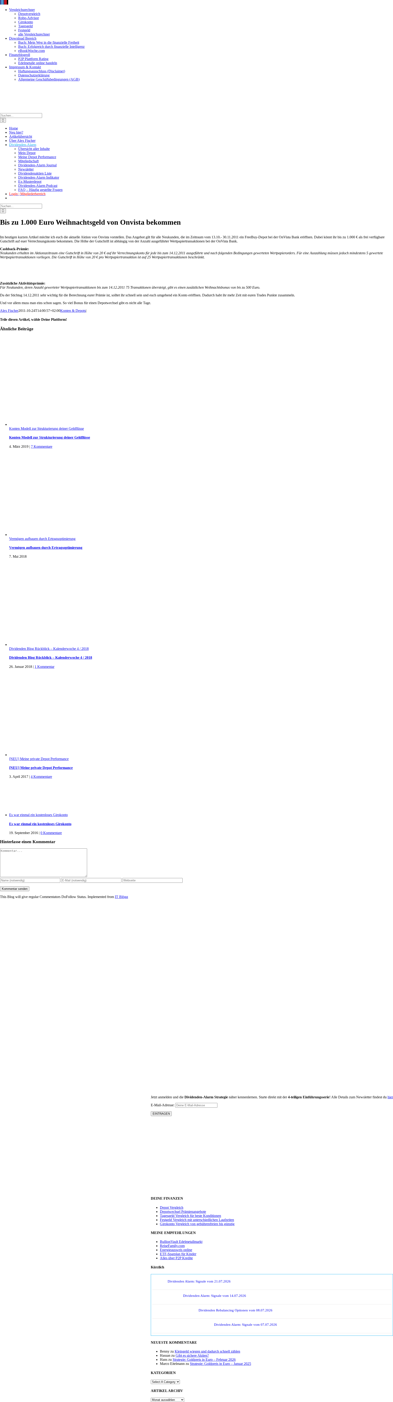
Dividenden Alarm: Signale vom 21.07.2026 (199, 1281)
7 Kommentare (41, 446)
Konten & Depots (73, 311)
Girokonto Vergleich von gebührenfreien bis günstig (197, 1224)
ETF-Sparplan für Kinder (178, 1254)
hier (390, 1097)
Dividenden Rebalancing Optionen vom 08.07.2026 (235, 1310)
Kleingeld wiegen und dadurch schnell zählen (207, 1351)
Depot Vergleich (171, 1207)
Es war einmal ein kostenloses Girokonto (38, 815)
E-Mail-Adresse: (163, 1105)
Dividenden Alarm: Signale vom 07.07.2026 (245, 1324)
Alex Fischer (9, 311)
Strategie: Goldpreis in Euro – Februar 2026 (204, 1359)
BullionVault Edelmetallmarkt (181, 1242)
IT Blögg (121, 897)
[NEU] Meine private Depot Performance (39, 759)
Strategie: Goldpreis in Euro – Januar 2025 (220, 1364)
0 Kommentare (51, 833)
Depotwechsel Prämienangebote (183, 1212)
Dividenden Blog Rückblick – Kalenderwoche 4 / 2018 (49, 649)
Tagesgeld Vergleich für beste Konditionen (190, 1216)
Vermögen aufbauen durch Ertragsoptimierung (42, 539)
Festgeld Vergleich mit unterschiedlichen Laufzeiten (197, 1220)
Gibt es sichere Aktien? (192, 1355)
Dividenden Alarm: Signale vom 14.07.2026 (214, 1296)
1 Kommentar (44, 667)
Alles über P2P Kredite (176, 1258)
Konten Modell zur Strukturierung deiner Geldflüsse (46, 428)
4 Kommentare (41, 777)
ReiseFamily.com (172, 1246)
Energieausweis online (176, 1250)
